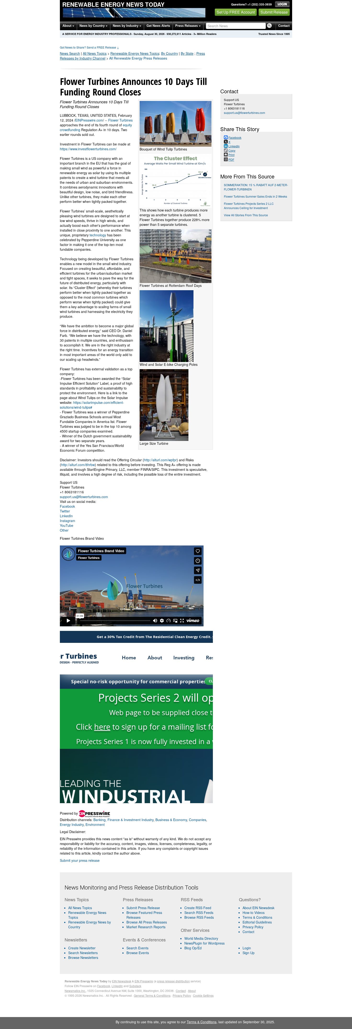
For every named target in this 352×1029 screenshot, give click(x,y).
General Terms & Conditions (152, 995)
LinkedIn (66, 515)
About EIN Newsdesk (258, 907)
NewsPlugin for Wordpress (204, 943)
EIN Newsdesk (121, 981)
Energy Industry (72, 824)
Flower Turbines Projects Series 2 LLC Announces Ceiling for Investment (249, 205)
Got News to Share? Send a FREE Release (89, 47)
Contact (284, 26)
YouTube (66, 525)
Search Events (137, 948)
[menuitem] (91, 915)
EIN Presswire (144, 981)
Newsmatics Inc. (75, 991)
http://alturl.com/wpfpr (160, 459)
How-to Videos (254, 912)
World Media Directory (201, 938)
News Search (70, 53)
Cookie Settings (203, 995)
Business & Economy (171, 819)
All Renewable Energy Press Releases (138, 58)
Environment (95, 824)
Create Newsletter (82, 948)
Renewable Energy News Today (113, 4)
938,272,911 (174, 34)
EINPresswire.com (89, 120)
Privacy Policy (253, 926)
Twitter (65, 511)
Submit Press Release (143, 907)
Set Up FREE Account (236, 12)
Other (64, 530)
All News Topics (95, 53)
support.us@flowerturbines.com (84, 496)
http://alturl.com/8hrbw (78, 464)
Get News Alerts (158, 26)
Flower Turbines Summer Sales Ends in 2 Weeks (255, 196)
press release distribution (173, 981)
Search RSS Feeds (198, 912)
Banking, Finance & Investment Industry (123, 819)
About (67, 26)
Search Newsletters (83, 952)
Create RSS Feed (197, 907)
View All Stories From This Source (246, 215)
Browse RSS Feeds (199, 917)
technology (98, 235)
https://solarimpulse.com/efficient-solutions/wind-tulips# (92, 405)
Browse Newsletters (83, 957)
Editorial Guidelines (257, 922)
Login (247, 948)
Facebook (67, 506)
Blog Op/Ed (193, 948)
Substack (135, 986)
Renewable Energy (134, 53)
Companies (197, 819)
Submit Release (274, 12)
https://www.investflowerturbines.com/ (88, 148)
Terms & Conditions (257, 917)
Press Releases (187, 26)
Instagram (67, 520)
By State (187, 53)
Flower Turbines (120, 120)
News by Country (92, 26)
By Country (169, 53)
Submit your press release (80, 860)
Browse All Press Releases (146, 922)
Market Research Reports (145, 926)
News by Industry (126, 26)
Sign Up (249, 952)
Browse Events (137, 952)
